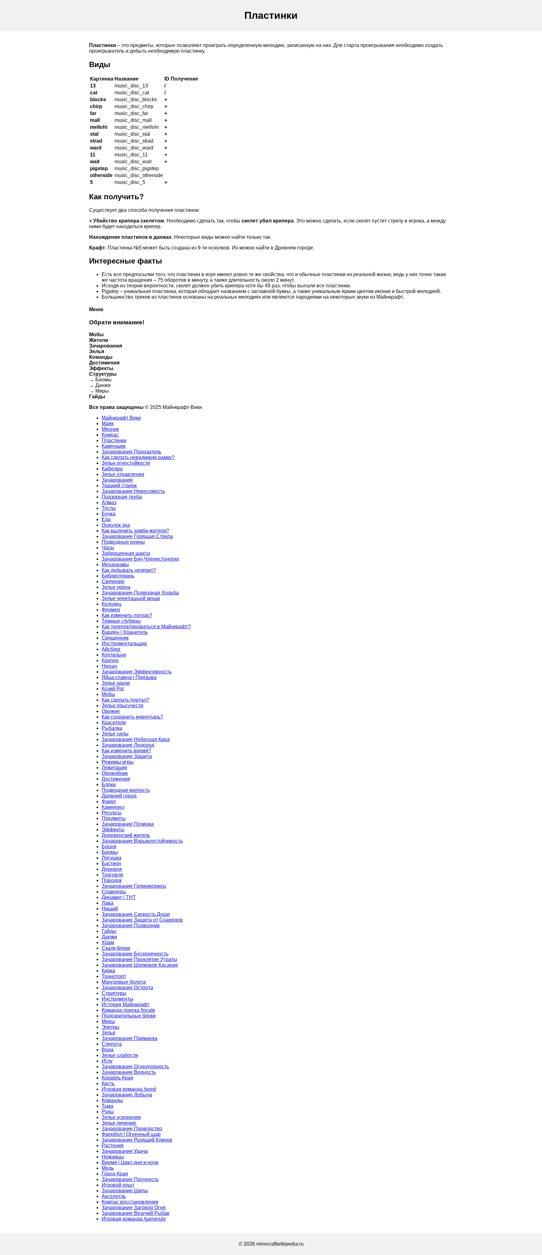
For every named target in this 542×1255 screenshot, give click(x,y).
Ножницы (113, 1156)
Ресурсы (112, 812)
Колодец (111, 604)
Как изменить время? (126, 750)
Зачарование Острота (127, 987)
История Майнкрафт (125, 1004)
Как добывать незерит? (129, 570)
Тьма (107, 1106)
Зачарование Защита (127, 756)
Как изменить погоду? (127, 615)
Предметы (114, 818)
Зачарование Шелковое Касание (140, 965)
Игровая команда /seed (129, 1089)
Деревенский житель (126, 835)
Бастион (111, 863)
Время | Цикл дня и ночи (130, 1162)
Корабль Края (117, 1077)
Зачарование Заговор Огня (134, 1207)
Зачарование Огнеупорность (135, 1066)
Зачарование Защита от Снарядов (142, 920)
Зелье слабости (120, 1055)
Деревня (112, 869)
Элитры (111, 1027)
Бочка (108, 513)
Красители (114, 722)
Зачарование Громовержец (134, 886)
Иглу (107, 1061)
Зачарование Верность (129, 1072)
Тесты (109, 508)
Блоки (109, 784)
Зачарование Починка (128, 824)
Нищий (110, 908)
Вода (108, 1049)
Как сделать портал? (125, 700)
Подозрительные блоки (129, 1015)
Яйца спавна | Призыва (129, 677)
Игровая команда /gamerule (134, 1218)
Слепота (112, 1044)
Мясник (110, 429)
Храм (108, 942)
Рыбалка (112, 728)
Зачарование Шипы (125, 1190)
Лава (108, 903)
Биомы (110, 852)
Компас (110, 434)
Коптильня (114, 654)
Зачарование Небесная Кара (136, 739)
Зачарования (117, 480)
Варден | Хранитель (125, 632)
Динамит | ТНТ (119, 897)
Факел (109, 801)
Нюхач (109, 666)
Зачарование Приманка (129, 1038)
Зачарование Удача (125, 1151)
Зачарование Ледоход (128, 745)
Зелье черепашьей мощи (131, 598)
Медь (108, 1168)
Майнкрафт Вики (121, 418)
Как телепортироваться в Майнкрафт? (146, 626)
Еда (106, 519)
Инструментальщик (124, 643)
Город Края (115, 1173)
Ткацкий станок (119, 485)
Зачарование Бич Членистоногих (140, 559)
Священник (115, 638)
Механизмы (115, 564)
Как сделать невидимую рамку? (138, 457)
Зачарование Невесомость (133, 491)
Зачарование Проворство (132, 1128)
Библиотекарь (118, 575)
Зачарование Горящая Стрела (137, 536)
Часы (108, 547)
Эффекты (113, 829)
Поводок (112, 880)
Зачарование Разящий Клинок (137, 1140)
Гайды (109, 931)
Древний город (119, 795)
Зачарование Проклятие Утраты (139, 959)
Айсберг (111, 649)
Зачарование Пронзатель (131, 451)
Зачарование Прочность (130, 1179)
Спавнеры (114, 891)
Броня (109, 846)
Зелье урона (116, 587)
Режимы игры (118, 762)
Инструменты (117, 998)
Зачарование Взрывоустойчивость (142, 841)
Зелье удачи (116, 683)
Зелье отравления (123, 474)
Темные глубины (121, 621)
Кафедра (112, 468)
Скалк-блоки (116, 948)
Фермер (111, 609)
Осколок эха (116, 525)
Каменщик (113, 446)
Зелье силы (115, 733)
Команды (112, 1100)
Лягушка (111, 857)
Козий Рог (113, 688)
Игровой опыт (118, 1185)
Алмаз (109, 502)
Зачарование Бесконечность (135, 953)
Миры (108, 1021)
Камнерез (113, 807)
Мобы (108, 694)
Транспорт (114, 976)
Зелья (108, 1032)
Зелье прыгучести (122, 705)
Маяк (108, 423)
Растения (113, 1145)
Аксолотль (114, 1196)
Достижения (116, 779)
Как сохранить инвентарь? (132, 716)
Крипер (110, 660)
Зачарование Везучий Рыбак (135, 1213)
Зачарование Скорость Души (136, 914)
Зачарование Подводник (131, 925)
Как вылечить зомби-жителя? (135, 530)
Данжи (109, 936)
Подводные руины (123, 542)
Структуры (114, 993)
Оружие (111, 711)
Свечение (113, 581)
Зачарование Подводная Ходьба (140, 592)
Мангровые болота (124, 982)
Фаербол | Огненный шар (131, 1134)
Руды (108, 1111)
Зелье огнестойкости (126, 463)
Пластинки (114, 440)
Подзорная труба (122, 496)
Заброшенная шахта (126, 553)
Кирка (108, 970)
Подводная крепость (126, 790)
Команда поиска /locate (128, 1010)
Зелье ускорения (121, 1117)
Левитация (114, 767)
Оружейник (115, 773)
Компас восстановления (130, 1202)
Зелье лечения (119, 1123)
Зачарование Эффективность (137, 671)
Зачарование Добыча (127, 1094)
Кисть (108, 1083)
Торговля (112, 874)
